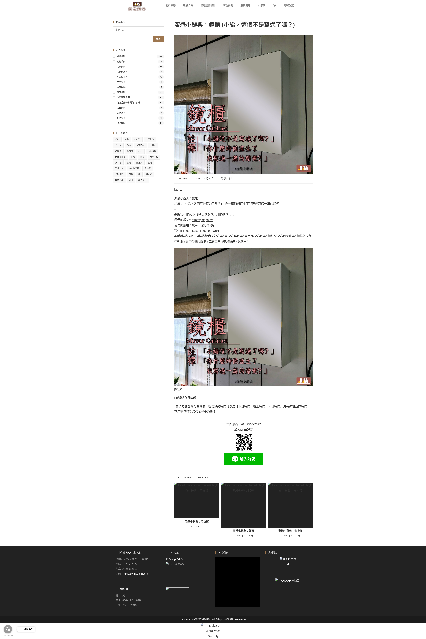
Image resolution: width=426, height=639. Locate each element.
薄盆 (131, 174)
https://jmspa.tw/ (202, 220)
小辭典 (261, 5)
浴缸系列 (121, 107)
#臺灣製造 (228, 241)
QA (275, 5)
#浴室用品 (247, 236)
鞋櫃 (131, 180)
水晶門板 (154, 157)
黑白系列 (142, 180)
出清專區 (121, 123)
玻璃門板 (119, 168)
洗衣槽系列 (122, 77)
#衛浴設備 (204, 236)
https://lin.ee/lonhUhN (204, 230)
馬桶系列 (121, 113)
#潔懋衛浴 (181, 236)
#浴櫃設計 (284, 236)
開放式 (149, 174)
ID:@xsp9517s (174, 559)
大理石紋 (140, 145)
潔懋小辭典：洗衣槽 (290, 531)
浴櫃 (129, 163)
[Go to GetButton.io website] (8, 636)
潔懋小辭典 (227, 178)
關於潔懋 (171, 5)
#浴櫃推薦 (299, 236)
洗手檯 (118, 163)
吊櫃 (129, 145)
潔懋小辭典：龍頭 (243, 531)
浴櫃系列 (121, 56)
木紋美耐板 (120, 157)
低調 (117, 139)
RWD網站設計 (227, 619)
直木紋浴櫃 (134, 168)
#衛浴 (215, 236)
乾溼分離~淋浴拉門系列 (128, 102)
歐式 (142, 157)
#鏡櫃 (202, 241)
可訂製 (137, 139)
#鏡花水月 (243, 241)
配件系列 (121, 118)
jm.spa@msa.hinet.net (136, 573)
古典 (127, 139)
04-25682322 (129, 564)
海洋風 (139, 163)
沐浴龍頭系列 (123, 97)
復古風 (130, 151)
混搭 (150, 163)
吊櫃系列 (121, 66)
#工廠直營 (214, 241)
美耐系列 (119, 174)
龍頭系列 (121, 92)
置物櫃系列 (122, 71)
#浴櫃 (258, 236)
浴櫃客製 (216, 619)
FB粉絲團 (223, 552)
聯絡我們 (289, 5)
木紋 (140, 151)
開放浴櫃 (119, 180)
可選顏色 (150, 139)
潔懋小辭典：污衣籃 (197, 521)
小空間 (153, 145)
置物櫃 (148, 168)
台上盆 (118, 145)
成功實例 (228, 5)
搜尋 (158, 39)
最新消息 (245, 5)
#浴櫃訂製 (270, 236)
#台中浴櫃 (191, 241)
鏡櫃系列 (121, 61)
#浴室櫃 (234, 236)
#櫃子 (192, 236)
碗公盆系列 (122, 87)
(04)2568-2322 (251, 424)
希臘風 (118, 151)
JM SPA (182, 178)
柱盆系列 (121, 82)
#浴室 (224, 236)
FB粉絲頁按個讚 (185, 397)
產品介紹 (188, 5)
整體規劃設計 (208, 5)
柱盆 (133, 157)
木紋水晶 (152, 151)
